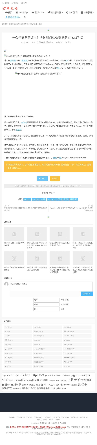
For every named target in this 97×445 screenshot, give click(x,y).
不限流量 (63, 380)
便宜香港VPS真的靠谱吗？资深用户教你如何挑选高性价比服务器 (60, 270)
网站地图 (63, 423)
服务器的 (25, 388)
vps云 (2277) (8, 349)
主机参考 (59, 199)
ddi (25, 199)
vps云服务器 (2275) (40, 349)
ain (8, 375)
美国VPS (49, 388)
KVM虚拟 (57, 375)
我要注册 (15, 3)
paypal (74, 375)
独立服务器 (55, 12)
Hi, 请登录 (5, 3)
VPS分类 (22, 12)
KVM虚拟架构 (66, 375)
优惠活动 (25, 385)
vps (60, 158)
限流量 (64, 388)
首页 (9, 12)
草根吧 (57, 420)
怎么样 (51, 385)
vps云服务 (21, 380)
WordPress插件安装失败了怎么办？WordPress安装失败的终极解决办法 (71, 209)
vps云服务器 (33, 380)
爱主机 (51, 420)
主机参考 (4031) (69, 331)
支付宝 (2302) (68, 344)
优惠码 (32, 385)
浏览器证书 (73, 199)
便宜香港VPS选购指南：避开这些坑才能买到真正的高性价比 (37, 245)
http (29, 199)
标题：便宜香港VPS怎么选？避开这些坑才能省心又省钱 (83, 245)
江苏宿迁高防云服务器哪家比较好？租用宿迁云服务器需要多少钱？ (25, 209)
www (57, 380)
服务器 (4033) (38, 331)
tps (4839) (7, 331)
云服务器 (16, 384)
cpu (17, 375)
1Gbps (4, 375)
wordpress (52, 380)
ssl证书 (24, 122)
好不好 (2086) (68, 353)
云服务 (6, 384)
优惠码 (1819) (68, 362)
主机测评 (72, 12)
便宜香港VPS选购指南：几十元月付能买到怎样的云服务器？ (83, 270)
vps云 (12, 380)
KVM (50, 375)
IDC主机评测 (20, 417)
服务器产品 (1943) (69, 358)
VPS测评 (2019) (39, 358)
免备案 (38, 385)
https (55, 158)
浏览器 (13, 61)
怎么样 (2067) (9, 358)
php (79, 375)
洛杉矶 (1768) (38, 366)
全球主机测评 (84, 417)
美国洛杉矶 (57, 388)
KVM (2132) (38, 353)
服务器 (82, 384)
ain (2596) (67, 340)
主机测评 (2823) (39, 336)
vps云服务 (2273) (69, 349)
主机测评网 (37, 417)
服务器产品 (7, 388)
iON (41, 375)
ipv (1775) (8, 366)
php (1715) (67, 366)
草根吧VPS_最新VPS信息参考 (10, 8)
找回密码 (24, 3)
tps (48, 199)
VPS (52, 199)
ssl (67, 61)
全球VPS (38, 12)
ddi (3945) (8, 336)
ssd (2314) (37, 344)
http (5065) (37, 327)
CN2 (12, 375)
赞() (43, 178)
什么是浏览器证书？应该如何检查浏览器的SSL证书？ (48, 38)
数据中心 (67, 385)
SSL (58, 68)
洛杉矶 (33, 388)
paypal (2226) (8, 353)
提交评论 (86, 294)
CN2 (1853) (8, 362)
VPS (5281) (8, 327)
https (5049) (67, 327)
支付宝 (59, 385)
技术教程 (49, 42)
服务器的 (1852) (39, 362)
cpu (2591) (8, 344)
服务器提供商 (17, 388)
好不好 (44, 385)
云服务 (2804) (9, 340)
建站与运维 (13, 17)
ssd (83, 375)
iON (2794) (37, 340)
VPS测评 (44, 380)
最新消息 (74, 385)
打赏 (56, 178)
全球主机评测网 (42, 420)
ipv (46, 375)
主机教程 (87, 12)
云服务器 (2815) (69, 336)
